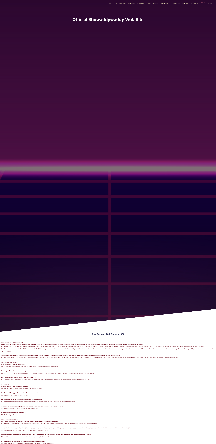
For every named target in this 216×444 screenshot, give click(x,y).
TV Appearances (175, 3)
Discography (164, 3)
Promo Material (141, 3)
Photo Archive (194, 3)
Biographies (131, 3)
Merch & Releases (153, 3)
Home (109, 3)
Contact (210, 3)
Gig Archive (122, 3)
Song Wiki (185, 3)
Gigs (115, 3)
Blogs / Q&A (203, 2)
